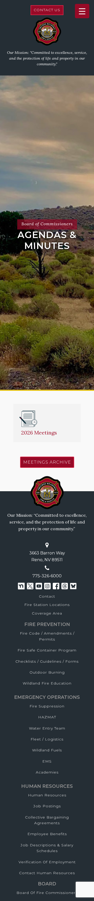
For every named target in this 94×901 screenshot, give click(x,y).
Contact (47, 596)
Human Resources (47, 795)
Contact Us (47, 10)
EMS (47, 761)
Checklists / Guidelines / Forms (47, 661)
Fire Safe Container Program (47, 650)
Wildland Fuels (47, 750)
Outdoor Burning (47, 672)
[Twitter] (30, 586)
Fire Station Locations (47, 604)
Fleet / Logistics (47, 739)
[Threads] (64, 586)
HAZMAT (47, 717)
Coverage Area (47, 613)
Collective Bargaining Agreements (47, 820)
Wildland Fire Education (47, 683)
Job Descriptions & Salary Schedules (47, 848)
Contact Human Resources (47, 873)
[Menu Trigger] (82, 11)
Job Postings (47, 806)
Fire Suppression (47, 706)
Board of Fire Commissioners (47, 892)
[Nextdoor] (21, 586)
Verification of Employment (47, 862)
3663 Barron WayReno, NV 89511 (47, 556)
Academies (47, 772)
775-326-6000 (47, 575)
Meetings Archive (47, 462)
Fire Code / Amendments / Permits (47, 636)
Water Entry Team (47, 728)
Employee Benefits (47, 834)
